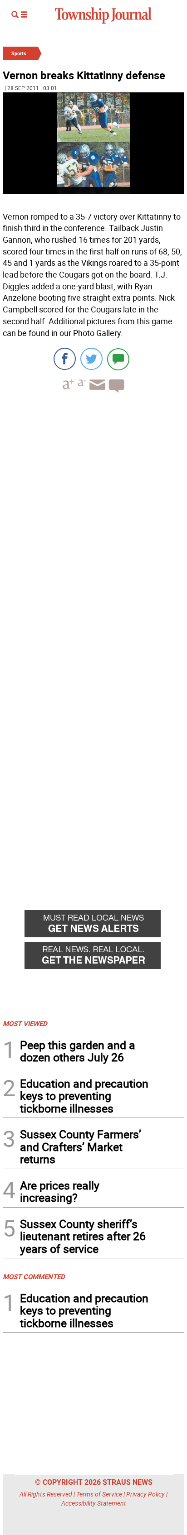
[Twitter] (91, 359)
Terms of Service (99, 1494)
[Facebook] (65, 359)
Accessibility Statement (93, 1503)
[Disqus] (93, 524)
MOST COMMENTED (34, 1276)
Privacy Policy (145, 1494)
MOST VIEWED (25, 1023)
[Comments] (118, 359)
